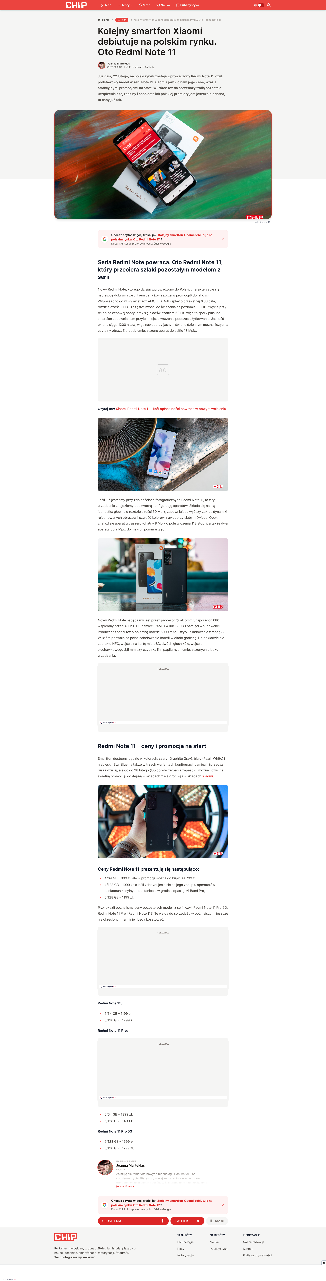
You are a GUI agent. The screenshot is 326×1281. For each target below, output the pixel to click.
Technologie (185, 1242)
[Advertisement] (163, 695)
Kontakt (248, 1248)
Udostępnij (111, 1221)
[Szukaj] (269, 5)
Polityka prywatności (257, 1255)
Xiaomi (207, 776)
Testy (126, 5)
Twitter (181, 1221)
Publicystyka (189, 5)
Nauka (165, 5)
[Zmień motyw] (259, 5)
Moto (146, 5)
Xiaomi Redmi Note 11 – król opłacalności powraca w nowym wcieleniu (171, 409)
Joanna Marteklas (118, 63)
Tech (107, 5)
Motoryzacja (185, 1255)
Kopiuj (219, 1221)
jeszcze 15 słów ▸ (125, 1186)
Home (105, 19)
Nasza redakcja (253, 1242)
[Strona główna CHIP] (76, 5)
